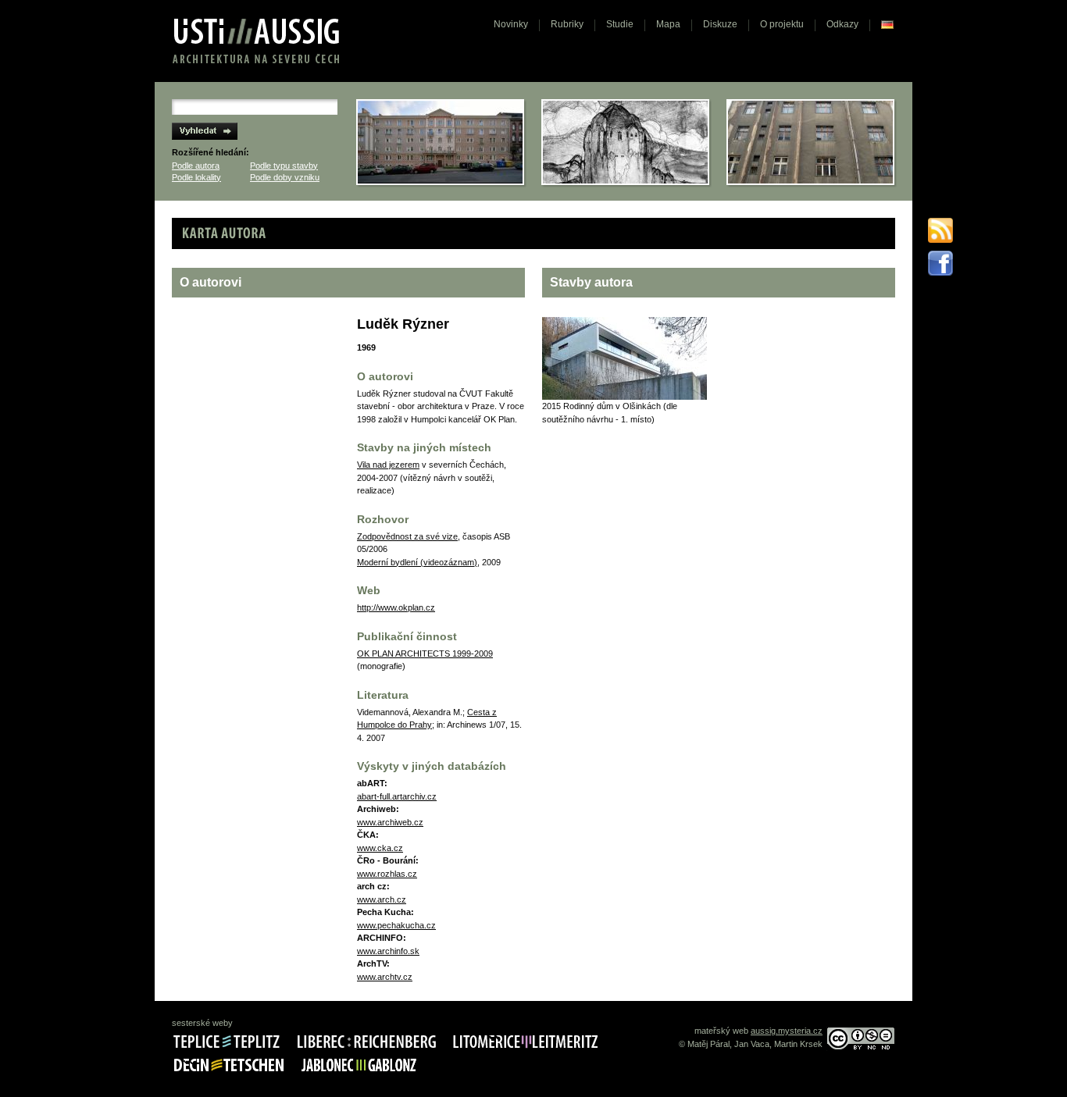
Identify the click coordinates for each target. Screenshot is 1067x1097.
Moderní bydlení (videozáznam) (417, 562)
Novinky (511, 24)
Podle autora (195, 165)
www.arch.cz (381, 899)
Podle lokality (196, 177)
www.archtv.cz (384, 976)
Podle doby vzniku (284, 177)
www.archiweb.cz (390, 822)
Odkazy (842, 24)
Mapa (668, 24)
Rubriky (567, 24)
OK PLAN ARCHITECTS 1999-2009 (425, 653)
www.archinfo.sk (388, 951)
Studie (619, 24)
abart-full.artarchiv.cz (397, 796)
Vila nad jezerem (388, 464)
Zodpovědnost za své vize (407, 536)
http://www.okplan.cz (396, 607)
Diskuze (720, 24)
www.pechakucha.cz (396, 925)
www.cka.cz (380, 848)
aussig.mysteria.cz (787, 1030)
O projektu (782, 24)
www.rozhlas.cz (387, 873)
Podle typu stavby (284, 165)
